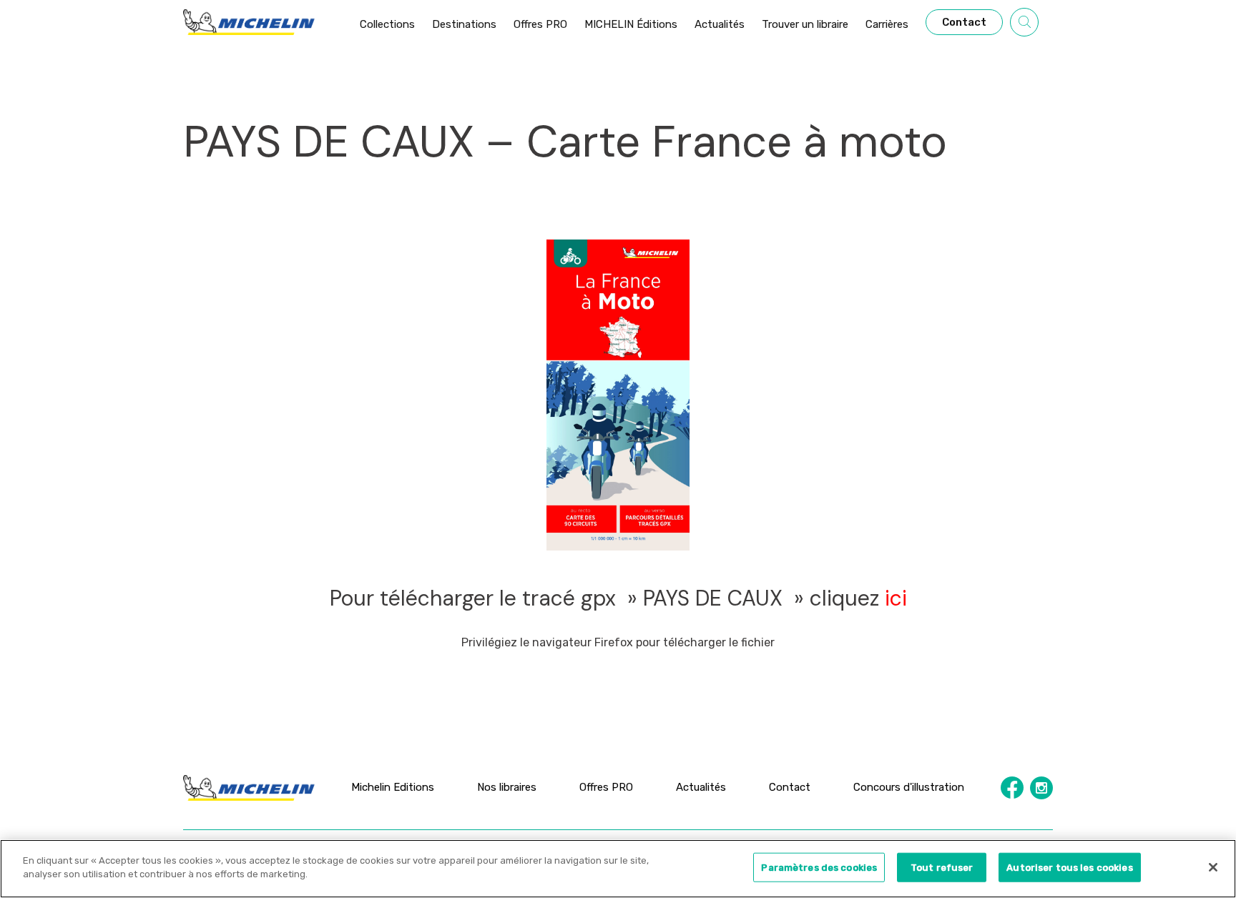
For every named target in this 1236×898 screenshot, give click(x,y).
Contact (789, 787)
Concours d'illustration (908, 787)
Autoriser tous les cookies (1069, 867)
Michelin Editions (392, 787)
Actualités (701, 787)
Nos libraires (506, 787)
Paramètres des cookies (819, 867)
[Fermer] (1213, 867)
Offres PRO (606, 787)
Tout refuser (942, 867)
